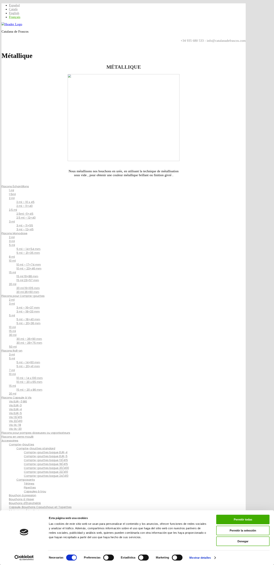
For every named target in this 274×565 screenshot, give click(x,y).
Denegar (242, 541)
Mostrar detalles (200, 557)
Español (14, 5)
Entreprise (80, 44)
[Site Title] (11, 24)
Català (13, 9)
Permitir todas (243, 519)
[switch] (108, 558)
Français (14, 17)
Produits (22, 44)
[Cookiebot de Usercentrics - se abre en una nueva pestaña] (24, 558)
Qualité (37, 44)
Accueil (8, 44)
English (14, 13)
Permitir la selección (243, 530)
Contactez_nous (58, 44)
